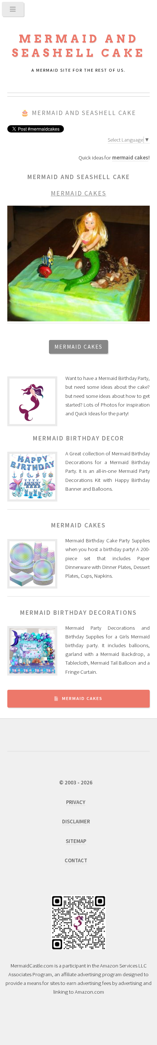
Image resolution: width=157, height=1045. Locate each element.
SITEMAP (76, 841)
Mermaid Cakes (82, 698)
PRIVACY (75, 802)
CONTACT (76, 860)
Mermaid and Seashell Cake (84, 113)
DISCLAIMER (76, 821)
